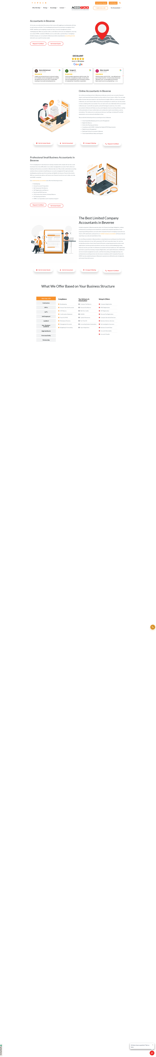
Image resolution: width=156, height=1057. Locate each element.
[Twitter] (38, 3)
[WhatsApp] (43, 3)
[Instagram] (35, 3)
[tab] (46, 298)
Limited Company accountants (108, 233)
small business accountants (39, 180)
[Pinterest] (46, 3)
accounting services (70, 35)
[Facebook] (33, 3)
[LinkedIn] (41, 3)
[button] (119, 3)
